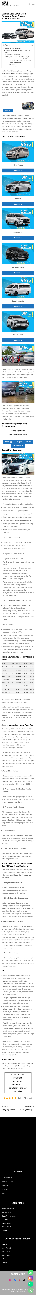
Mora (30, 71)
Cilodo (17, 1066)
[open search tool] (30, 4)
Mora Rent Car (18, 431)
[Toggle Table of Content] (30, 45)
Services (5, 1185)
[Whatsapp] (30, 1272)
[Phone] (30, 1284)
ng (21, 1066)
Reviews (4, 1189)
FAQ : (13, 64)
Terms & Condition (8, 1181)
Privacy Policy (7, 1177)
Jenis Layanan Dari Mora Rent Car (19, 59)
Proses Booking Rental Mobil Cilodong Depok (17, 51)
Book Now (18, 171)
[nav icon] (33, 4)
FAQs (3, 1193)
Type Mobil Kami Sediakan (13, 48)
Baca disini (8, 110)
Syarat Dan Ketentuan (13, 54)
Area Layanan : (15, 66)
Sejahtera (9, 74)
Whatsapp (8, 442)
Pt (27, 71)
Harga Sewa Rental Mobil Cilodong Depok (19, 57)
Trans (3, 74)
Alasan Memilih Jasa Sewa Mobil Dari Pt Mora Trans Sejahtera (20, 61)
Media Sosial (18, 446)
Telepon (19, 442)
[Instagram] (30, 1278)
